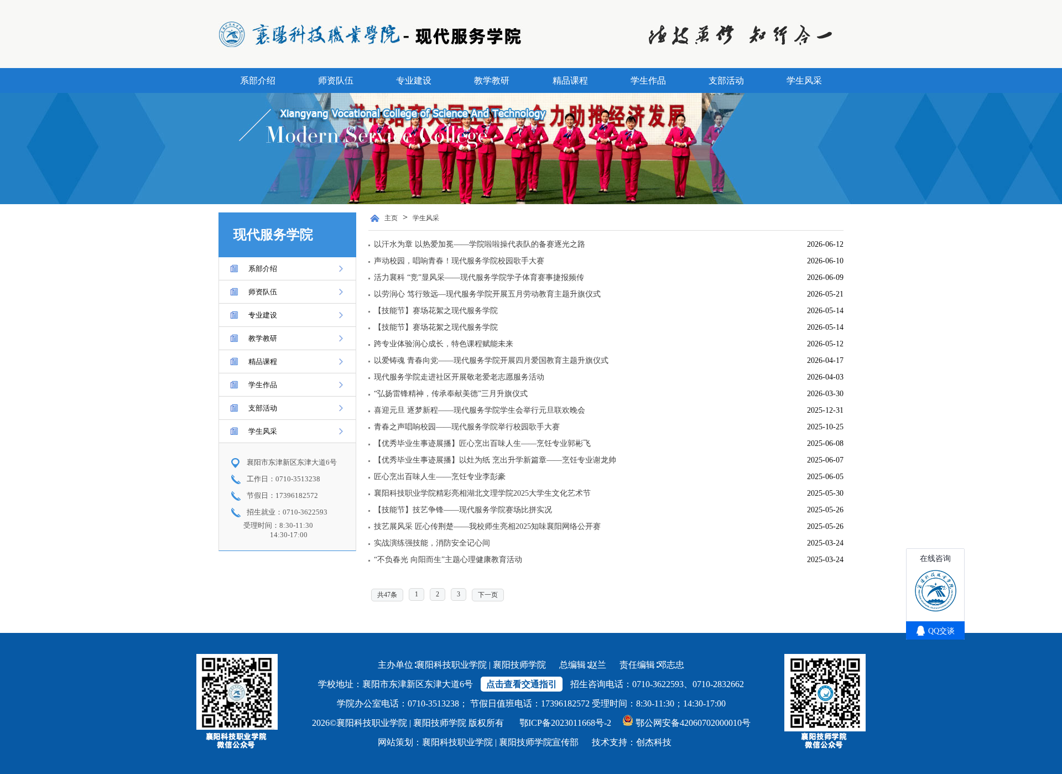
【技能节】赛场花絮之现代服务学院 (436, 311)
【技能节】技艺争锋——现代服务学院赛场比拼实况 (463, 510)
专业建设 (413, 80)
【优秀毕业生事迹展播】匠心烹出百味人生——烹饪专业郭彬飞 (482, 443)
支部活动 (726, 80)
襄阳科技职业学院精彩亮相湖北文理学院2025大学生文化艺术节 (482, 493)
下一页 (488, 595)
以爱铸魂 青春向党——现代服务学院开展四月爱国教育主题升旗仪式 (491, 360)
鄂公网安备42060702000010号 (693, 723)
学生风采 (804, 80)
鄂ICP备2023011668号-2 (565, 723)
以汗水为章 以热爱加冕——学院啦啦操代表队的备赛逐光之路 (479, 244)
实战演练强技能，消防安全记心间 (432, 543)
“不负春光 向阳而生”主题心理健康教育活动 (448, 559)
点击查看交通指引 (521, 684)
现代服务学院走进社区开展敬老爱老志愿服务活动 (459, 377)
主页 (391, 218)
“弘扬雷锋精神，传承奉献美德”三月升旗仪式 (451, 393)
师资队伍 (335, 80)
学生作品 (648, 80)
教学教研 (491, 80)
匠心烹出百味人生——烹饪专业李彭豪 (440, 476)
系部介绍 (257, 80)
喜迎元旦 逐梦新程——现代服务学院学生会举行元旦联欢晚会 (479, 410)
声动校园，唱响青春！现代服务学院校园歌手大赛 (459, 261)
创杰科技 (653, 742)
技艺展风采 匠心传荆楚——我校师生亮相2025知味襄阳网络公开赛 (487, 526)
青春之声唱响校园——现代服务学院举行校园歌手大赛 (467, 427)
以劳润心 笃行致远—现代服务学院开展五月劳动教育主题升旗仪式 (487, 294)
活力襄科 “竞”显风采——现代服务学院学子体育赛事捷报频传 (479, 277)
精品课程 (570, 80)
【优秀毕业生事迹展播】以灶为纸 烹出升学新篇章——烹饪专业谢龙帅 (495, 460)
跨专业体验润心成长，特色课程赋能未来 (443, 344)
